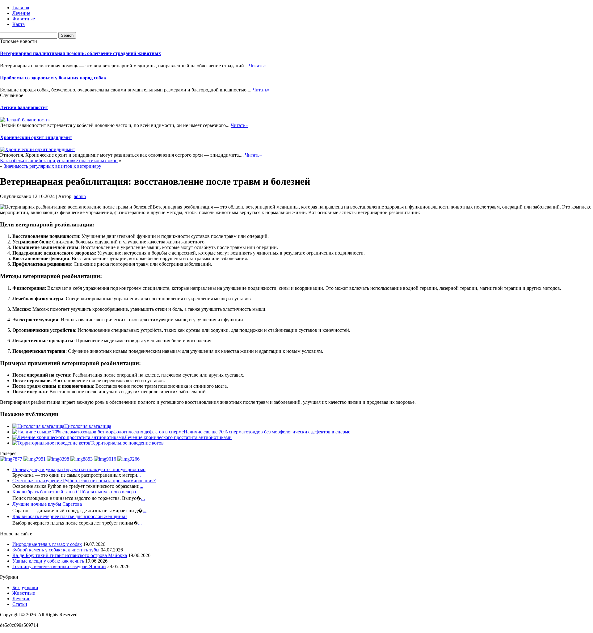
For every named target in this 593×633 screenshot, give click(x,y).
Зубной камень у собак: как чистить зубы (55, 549)
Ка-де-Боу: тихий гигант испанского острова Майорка (69, 555)
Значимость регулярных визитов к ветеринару (52, 166)
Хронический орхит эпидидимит (36, 137)
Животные (23, 18)
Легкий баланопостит (24, 107)
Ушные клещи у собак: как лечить (48, 560)
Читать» (257, 65)
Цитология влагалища (87, 426)
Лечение (21, 13)
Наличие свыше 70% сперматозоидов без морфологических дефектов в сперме (267, 431)
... (139, 475)
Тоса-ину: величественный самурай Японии (59, 566)
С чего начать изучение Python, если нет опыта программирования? (84, 480)
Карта (18, 24)
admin (80, 196)
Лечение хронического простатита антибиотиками (178, 437)
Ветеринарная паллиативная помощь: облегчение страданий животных (80, 53)
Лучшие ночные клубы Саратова (47, 504)
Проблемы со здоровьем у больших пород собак (53, 77)
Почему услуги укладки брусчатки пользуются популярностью (78, 469)
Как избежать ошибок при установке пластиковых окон (59, 160)
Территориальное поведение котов (127, 442)
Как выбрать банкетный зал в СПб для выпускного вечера (74, 491)
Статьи (19, 604)
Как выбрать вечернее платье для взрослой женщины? (69, 516)
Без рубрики (25, 587)
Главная (20, 7)
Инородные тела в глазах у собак (47, 544)
